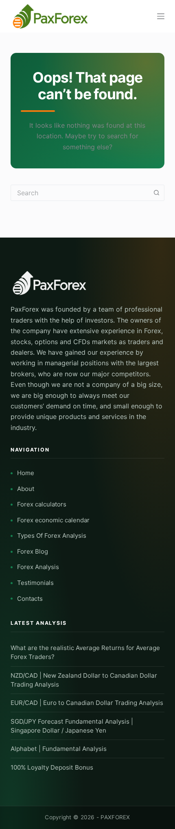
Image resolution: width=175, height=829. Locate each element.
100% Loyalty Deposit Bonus (52, 767)
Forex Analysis (38, 567)
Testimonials (35, 583)
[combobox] (80, 193)
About (25, 489)
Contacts (30, 598)
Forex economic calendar (53, 520)
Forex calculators (41, 504)
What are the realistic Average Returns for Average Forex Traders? (85, 652)
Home (25, 473)
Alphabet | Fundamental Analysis (59, 749)
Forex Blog (32, 551)
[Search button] (156, 193)
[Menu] (160, 16)
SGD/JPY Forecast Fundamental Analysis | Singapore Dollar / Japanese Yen (72, 726)
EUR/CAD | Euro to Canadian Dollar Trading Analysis (87, 703)
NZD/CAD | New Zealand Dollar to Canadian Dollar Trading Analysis (84, 680)
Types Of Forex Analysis (51, 535)
